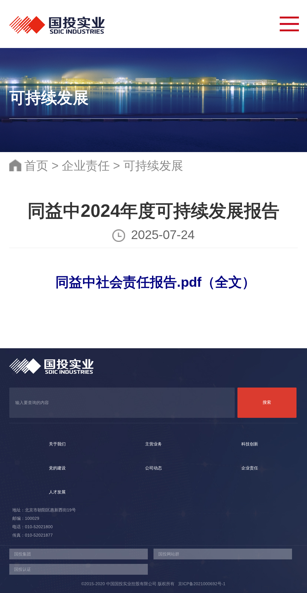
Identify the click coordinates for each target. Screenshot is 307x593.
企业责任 (86, 165)
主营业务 (153, 444)
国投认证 (22, 569)
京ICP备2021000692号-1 (199, 583)
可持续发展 (153, 165)
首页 (36, 165)
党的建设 (57, 468)
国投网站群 (168, 554)
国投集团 (22, 554)
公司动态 (153, 468)
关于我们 (57, 444)
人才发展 (57, 492)
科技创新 (249, 444)
